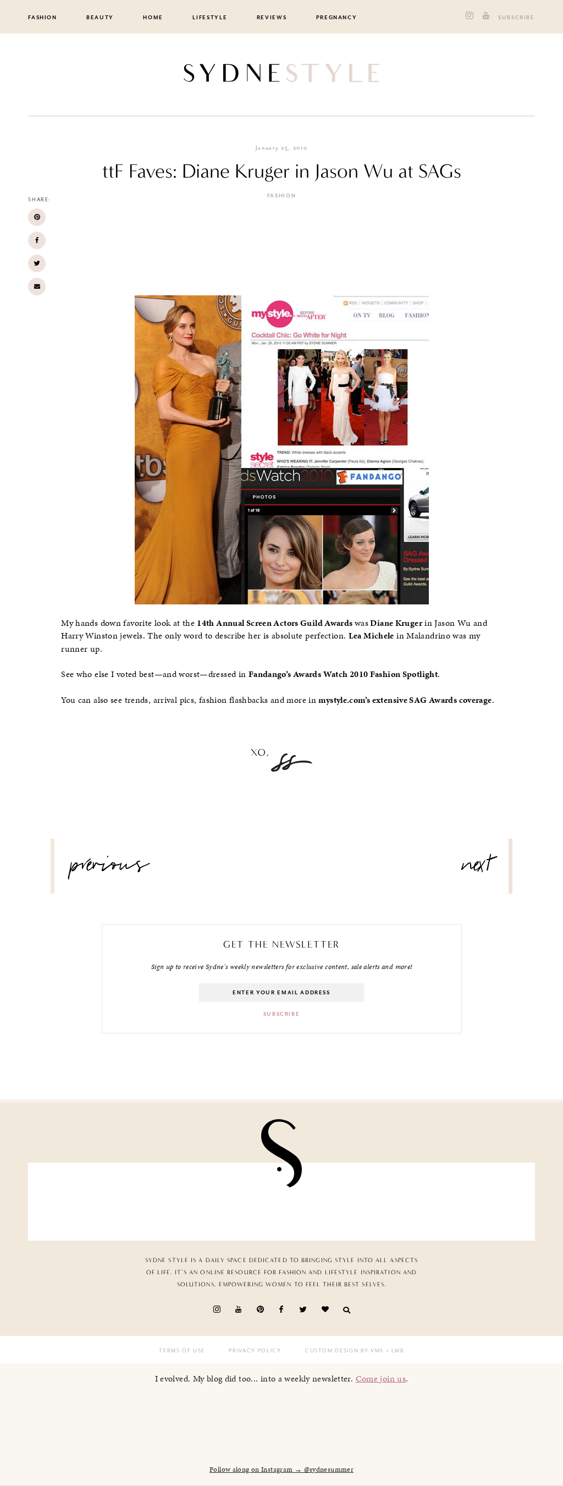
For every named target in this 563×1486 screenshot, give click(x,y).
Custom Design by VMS (344, 1350)
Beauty (100, 17)
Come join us (381, 1378)
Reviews (272, 17)
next (477, 869)
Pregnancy (336, 17)
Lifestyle (209, 17)
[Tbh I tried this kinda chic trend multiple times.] (404, 1201)
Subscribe (516, 17)
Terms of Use (182, 1350)
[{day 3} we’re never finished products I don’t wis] (322, 1201)
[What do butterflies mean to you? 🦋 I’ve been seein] (77, 1201)
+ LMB (394, 1350)
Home (153, 17)
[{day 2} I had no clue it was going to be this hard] (486, 1201)
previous (110, 869)
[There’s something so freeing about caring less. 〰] (240, 1201)
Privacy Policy (255, 1350)
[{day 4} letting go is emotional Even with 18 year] (159, 1201)
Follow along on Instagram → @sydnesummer (281, 1469)
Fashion (42, 17)
